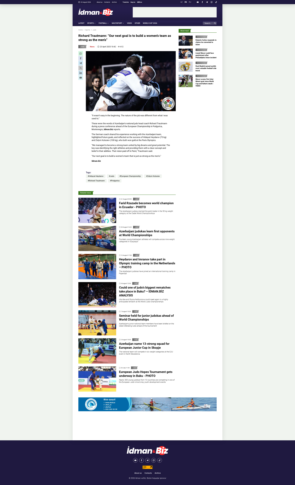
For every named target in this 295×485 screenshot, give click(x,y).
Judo (82, 47)
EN (186, 2)
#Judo (111, 176)
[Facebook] (202, 2)
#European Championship (130, 176)
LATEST (81, 23)
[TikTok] (216, 2)
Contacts (107, 2)
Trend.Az (126, 2)
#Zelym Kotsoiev (153, 176)
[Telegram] (207, 2)
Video (129, 23)
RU (190, 2)
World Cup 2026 (150, 23)
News (92, 47)
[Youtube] (197, 2)
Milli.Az (139, 2)
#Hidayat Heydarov (95, 176)
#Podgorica (114, 181)
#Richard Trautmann (96, 181)
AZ (181, 2)
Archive (114, 2)
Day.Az (133, 2)
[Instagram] (211, 2)
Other (137, 23)
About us (99, 2)
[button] (81, 53)
